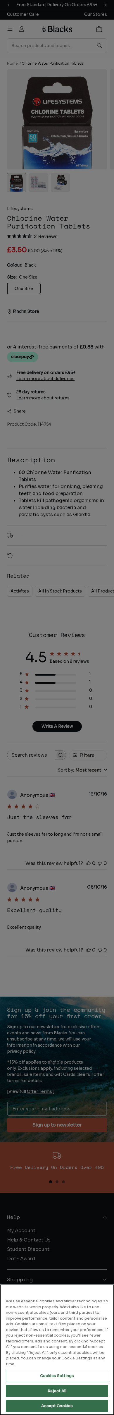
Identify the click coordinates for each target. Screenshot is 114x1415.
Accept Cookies (57, 1405)
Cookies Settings (57, 1375)
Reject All (57, 1390)
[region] (57, 1349)
